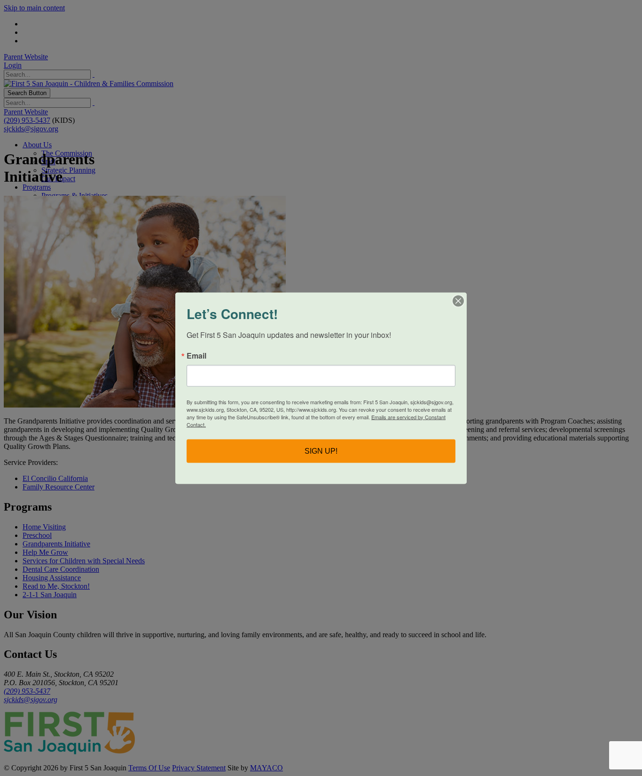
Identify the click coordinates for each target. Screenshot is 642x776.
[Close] (458, 300)
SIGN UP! (321, 451)
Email (196, 355)
